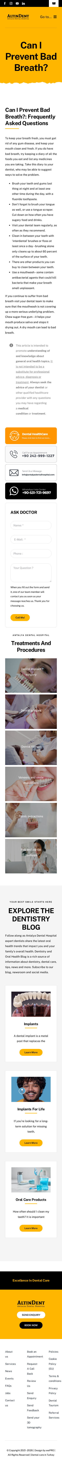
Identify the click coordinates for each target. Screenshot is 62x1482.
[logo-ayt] (18, 15)
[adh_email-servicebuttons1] (31, 465)
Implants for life (31, 1109)
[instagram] (11, 3)
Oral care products (31, 1200)
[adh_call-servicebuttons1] (31, 447)
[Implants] (31, 994)
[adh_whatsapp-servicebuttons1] (31, 484)
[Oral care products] (31, 1169)
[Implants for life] (31, 1079)
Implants (31, 1024)
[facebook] (4, 3)
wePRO (50, 1450)
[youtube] (17, 3)
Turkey (50, 1454)
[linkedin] (23, 3)
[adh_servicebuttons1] (31, 428)
